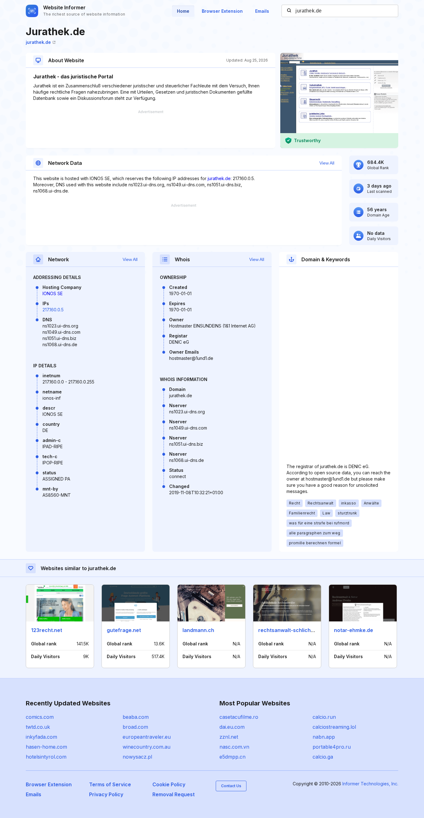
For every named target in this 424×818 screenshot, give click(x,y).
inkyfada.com (41, 737)
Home (183, 11)
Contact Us (231, 785)
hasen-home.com (46, 747)
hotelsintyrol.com (46, 757)
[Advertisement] (150, 129)
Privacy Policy (106, 794)
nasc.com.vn (234, 747)
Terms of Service (110, 784)
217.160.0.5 (53, 309)
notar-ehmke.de (353, 630)
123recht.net (46, 630)
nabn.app (324, 737)
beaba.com (136, 717)
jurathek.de (38, 42)
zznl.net (228, 737)
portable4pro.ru (332, 747)
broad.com (135, 727)
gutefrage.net (124, 630)
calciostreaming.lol (334, 727)
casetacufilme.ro (238, 717)
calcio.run (324, 717)
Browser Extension (222, 11)
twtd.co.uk (38, 727)
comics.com (40, 717)
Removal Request (173, 794)
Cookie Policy (168, 784)
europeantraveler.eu (147, 737)
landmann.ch (198, 630)
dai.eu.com (232, 727)
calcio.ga (323, 757)
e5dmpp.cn (232, 757)
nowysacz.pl (137, 757)
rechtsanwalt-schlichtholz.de (294, 630)
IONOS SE (53, 293)
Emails (262, 11)
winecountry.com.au (146, 747)
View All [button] (326, 162)
